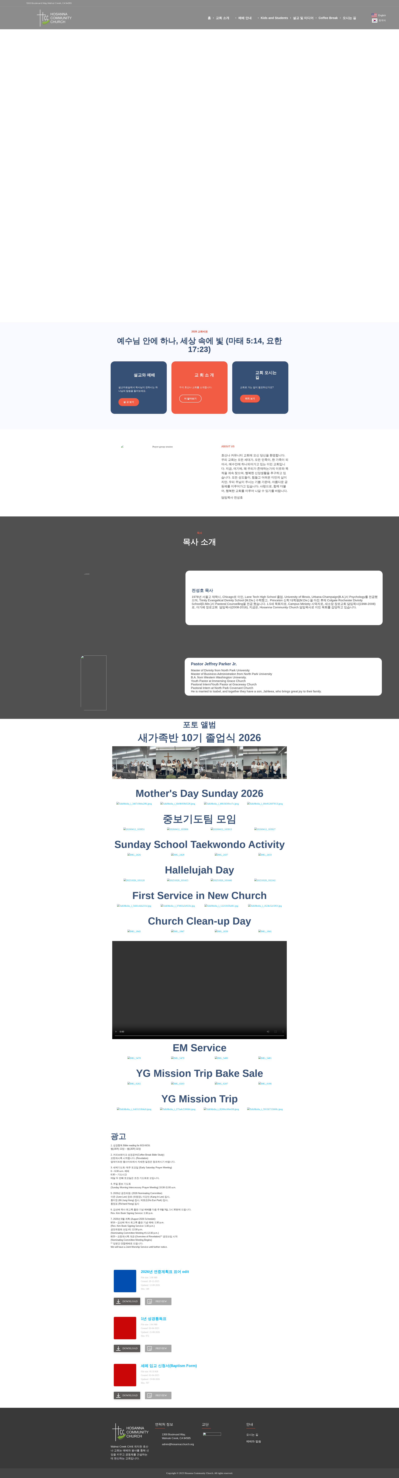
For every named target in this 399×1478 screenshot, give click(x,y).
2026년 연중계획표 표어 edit (165, 1272)
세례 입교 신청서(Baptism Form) (169, 1366)
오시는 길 (349, 18)
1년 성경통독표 (153, 1319)
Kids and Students (274, 18)
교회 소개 (222, 18)
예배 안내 (245, 18)
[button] (387, 3)
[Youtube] (379, 3)
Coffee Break (328, 18)
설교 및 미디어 (303, 18)
